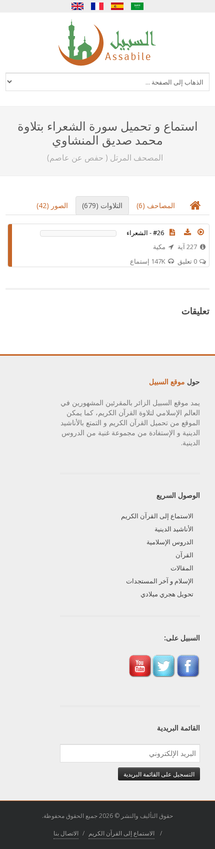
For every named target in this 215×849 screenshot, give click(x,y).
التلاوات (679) (102, 205)
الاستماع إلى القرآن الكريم (157, 515)
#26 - (145, 232)
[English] (78, 6)
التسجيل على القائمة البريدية (159, 774)
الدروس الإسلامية (170, 541)
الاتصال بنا (66, 833)
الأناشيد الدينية (174, 528)
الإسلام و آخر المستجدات (160, 580)
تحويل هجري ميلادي (167, 593)
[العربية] (138, 6)
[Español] (118, 6)
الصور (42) (52, 205)
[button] (200, 232)
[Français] (98, 6)
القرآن (185, 554)
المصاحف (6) (155, 205)
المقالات (182, 567)
